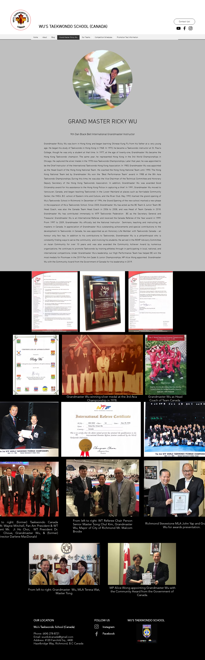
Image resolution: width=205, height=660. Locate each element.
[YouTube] (178, 28)
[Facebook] (184, 28)
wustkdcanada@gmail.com (57, 637)
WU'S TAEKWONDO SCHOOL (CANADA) (73, 26)
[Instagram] (190, 28)
